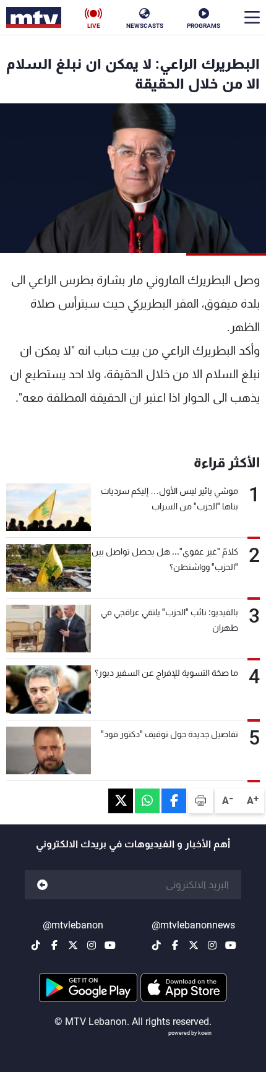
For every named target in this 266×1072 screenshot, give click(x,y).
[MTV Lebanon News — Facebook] (175, 945)
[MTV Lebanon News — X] (193, 945)
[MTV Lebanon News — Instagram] (212, 945)
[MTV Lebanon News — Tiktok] (156, 945)
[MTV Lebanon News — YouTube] (230, 945)
